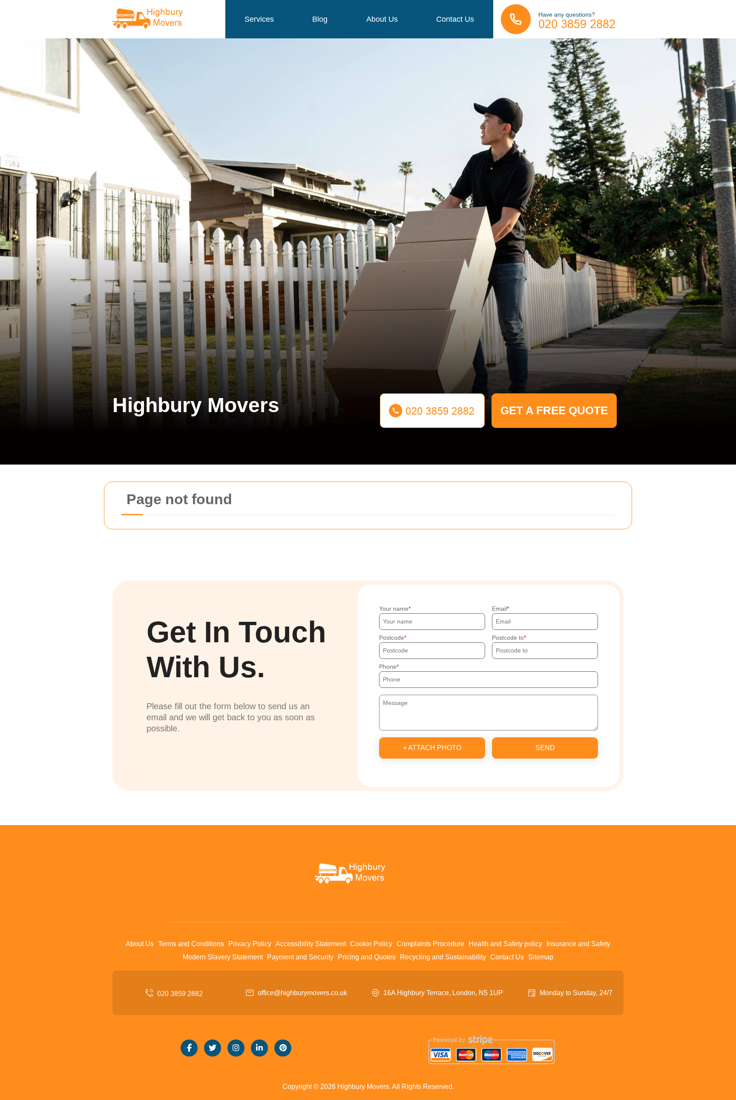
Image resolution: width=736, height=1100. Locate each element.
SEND (545, 747)
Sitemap (540, 957)
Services (259, 19)
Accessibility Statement (311, 943)
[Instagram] (235, 1048)
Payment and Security (300, 957)
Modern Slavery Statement (223, 957)
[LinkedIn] (259, 1048)
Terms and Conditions (191, 943)
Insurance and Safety (578, 943)
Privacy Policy (249, 943)
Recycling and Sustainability (443, 957)
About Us (382, 19)
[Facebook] (189, 1048)
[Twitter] (212, 1048)
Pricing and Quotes (367, 957)
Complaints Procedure (430, 943)
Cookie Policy (371, 943)
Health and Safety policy (505, 943)
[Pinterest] (282, 1048)
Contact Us (455, 19)
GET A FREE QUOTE (554, 410)
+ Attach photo (432, 747)
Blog (320, 19)
